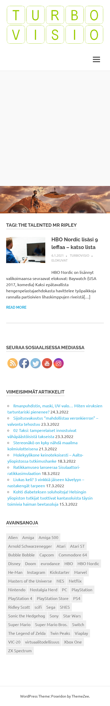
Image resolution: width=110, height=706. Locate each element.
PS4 (76, 598)
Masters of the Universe (30, 580)
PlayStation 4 (20, 598)
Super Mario (19, 624)
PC (64, 589)
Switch (78, 624)
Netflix (75, 580)
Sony (54, 615)
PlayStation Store (53, 598)
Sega (50, 606)
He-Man (15, 572)
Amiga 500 (48, 537)
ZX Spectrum (20, 650)
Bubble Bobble (21, 554)
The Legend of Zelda (27, 633)
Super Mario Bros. (51, 624)
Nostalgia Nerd (43, 589)
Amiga (28, 537)
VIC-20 (14, 641)
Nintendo (16, 589)
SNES (65, 606)
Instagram (36, 572)
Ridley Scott (19, 606)
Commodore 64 (73, 554)
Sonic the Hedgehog (26, 615)
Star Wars (72, 615)
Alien (13, 537)
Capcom (46, 554)
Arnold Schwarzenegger (30, 545)
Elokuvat (59, 260)
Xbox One (73, 641)
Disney (14, 563)
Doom (30, 563)
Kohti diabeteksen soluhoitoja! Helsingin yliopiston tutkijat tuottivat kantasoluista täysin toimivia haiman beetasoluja (50, 497)
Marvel (80, 572)
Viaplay (81, 633)
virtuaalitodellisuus (42, 641)
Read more (16, 307)
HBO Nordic (88, 563)
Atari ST (77, 545)
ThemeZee (80, 696)
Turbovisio (79, 255)
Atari (61, 545)
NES (60, 580)
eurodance (50, 563)
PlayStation (82, 589)
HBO (68, 563)
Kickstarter (60, 572)
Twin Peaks (60, 633)
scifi (38, 606)
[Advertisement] (55, 128)
